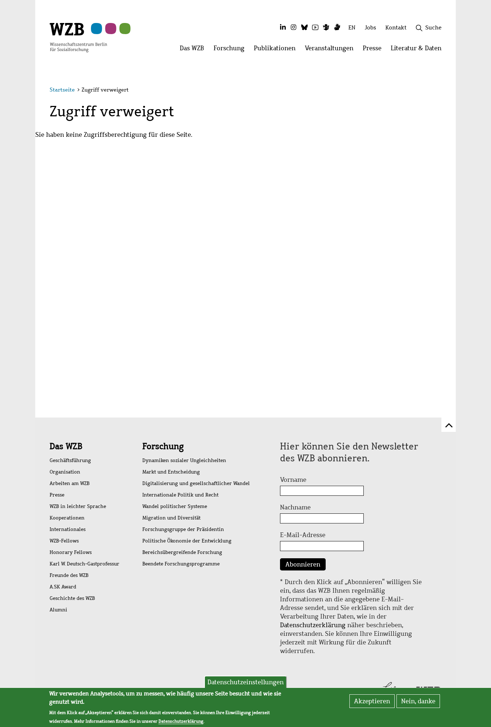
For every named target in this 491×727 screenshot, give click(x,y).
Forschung (163, 446)
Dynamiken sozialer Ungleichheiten (184, 460)
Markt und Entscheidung (171, 472)
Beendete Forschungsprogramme (181, 563)
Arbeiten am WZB (70, 483)
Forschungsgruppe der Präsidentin (183, 529)
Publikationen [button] (277, 50)
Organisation (65, 472)
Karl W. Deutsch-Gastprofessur (84, 563)
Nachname (295, 507)
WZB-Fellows (64, 540)
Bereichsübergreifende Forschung (182, 552)
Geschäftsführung (70, 460)
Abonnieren (302, 564)
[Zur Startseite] (78, 37)
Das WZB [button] (194, 50)
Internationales (68, 529)
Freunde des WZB (69, 575)
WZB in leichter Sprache (78, 506)
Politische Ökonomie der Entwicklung (186, 540)
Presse (57, 494)
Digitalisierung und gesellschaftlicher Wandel (196, 483)
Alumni (58, 609)
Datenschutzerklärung (312, 625)
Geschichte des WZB (72, 598)
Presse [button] (374, 50)
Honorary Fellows (71, 552)
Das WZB (66, 446)
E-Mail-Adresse (302, 535)
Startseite (62, 89)
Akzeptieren (372, 701)
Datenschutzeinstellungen (245, 682)
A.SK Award (63, 586)
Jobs (370, 27)
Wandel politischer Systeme (174, 506)
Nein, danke (418, 701)
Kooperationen (67, 517)
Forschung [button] (231, 50)
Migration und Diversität (171, 517)
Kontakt (396, 27)
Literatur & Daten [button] (418, 50)
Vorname (293, 479)
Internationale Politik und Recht (180, 494)
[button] (442, 90)
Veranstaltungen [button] (331, 50)
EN (351, 27)
